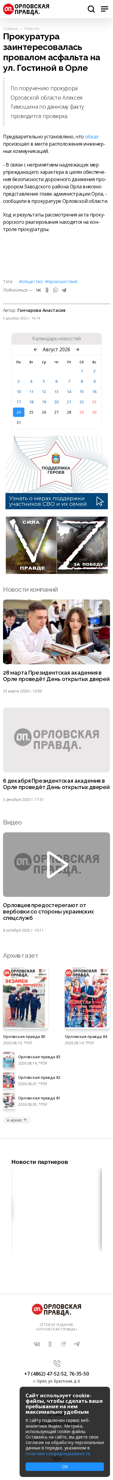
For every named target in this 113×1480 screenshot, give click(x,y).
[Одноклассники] (47, 290)
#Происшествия (61, 281)
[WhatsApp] (55, 290)
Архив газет (20, 955)
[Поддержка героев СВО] (56, 507)
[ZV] (56, 572)
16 (94, 391)
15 (82, 391)
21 (69, 402)
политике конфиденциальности (58, 1453)
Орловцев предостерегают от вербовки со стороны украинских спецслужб (48, 911)
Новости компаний (30, 589)
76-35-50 (79, 1373)
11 (31, 391)
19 (44, 402)
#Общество (31, 281)
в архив (14, 1120)
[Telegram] (63, 290)
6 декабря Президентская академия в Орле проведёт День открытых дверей (56, 784)
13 (56, 391)
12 (44, 391)
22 (82, 402)
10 (19, 391)
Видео (12, 822)
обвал (92, 136)
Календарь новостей (56, 338)
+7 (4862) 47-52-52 (45, 1373)
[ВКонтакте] (38, 290)
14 (69, 391)
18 (31, 402)
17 (19, 402)
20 (56, 402)
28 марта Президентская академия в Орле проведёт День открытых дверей (56, 676)
